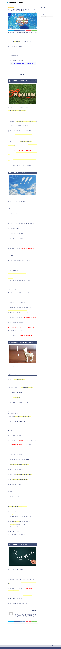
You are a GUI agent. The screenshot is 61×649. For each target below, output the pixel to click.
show (25, 74)
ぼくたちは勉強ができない (11, 7)
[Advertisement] (22, 633)
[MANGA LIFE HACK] (14, 3)
